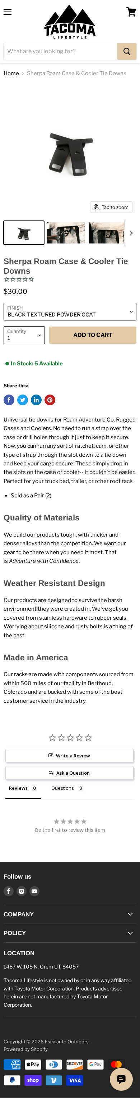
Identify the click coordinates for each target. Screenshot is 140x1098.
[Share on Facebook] (9, 400)
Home (11, 73)
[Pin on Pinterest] (50, 400)
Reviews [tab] (18, 788)
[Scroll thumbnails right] (130, 233)
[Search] (126, 51)
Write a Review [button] (73, 755)
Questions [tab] (62, 788)
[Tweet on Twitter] (22, 400)
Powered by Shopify (26, 1049)
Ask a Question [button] (73, 773)
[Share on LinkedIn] (36, 400)
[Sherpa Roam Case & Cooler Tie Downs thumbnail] (24, 232)
